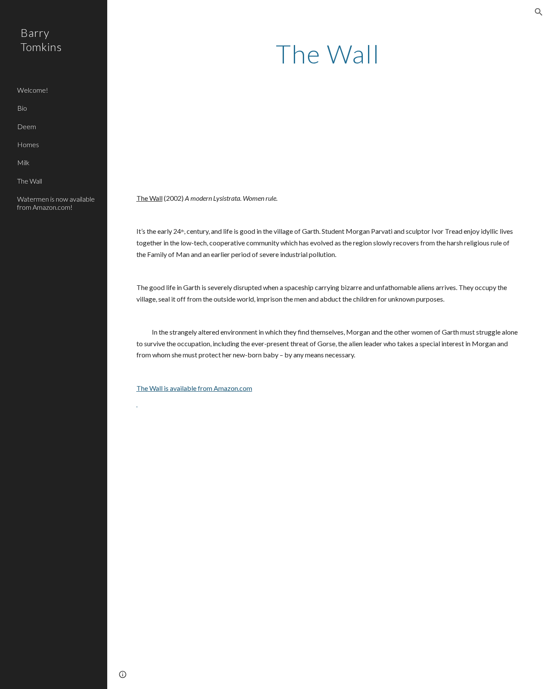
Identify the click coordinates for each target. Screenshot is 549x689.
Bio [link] (22, 108)
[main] (327, 53)
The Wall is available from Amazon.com (194, 388)
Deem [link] (26, 126)
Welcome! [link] (32, 90)
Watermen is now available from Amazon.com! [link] (56, 203)
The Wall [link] (29, 181)
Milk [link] (23, 162)
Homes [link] (28, 144)
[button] (538, 12)
